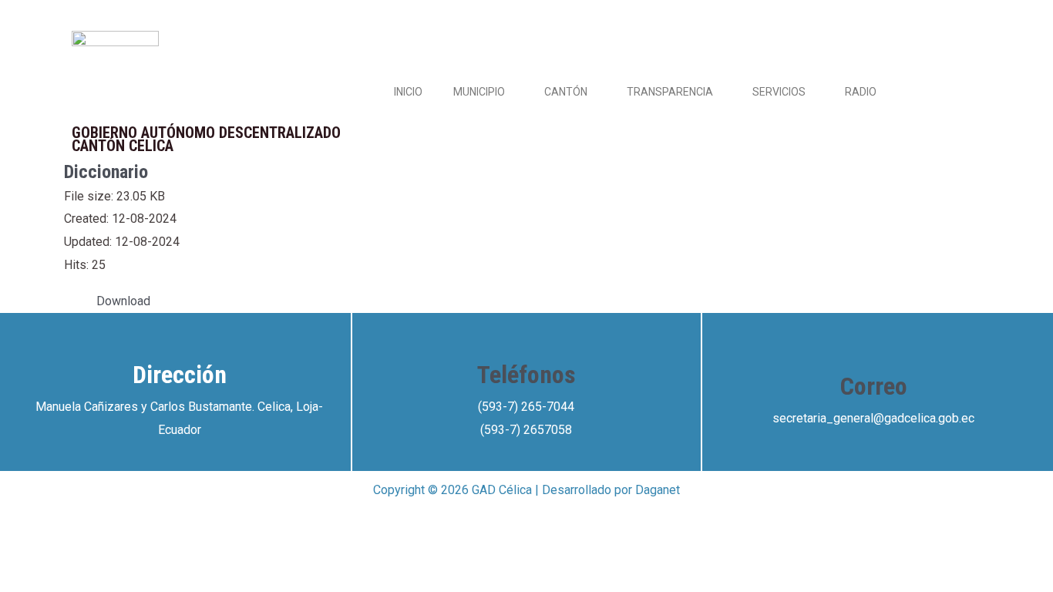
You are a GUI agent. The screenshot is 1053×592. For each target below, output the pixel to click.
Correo (873, 386)
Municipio (479, 92)
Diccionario (106, 172)
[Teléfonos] (526, 336)
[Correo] (873, 347)
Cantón (565, 92)
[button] (511, 91)
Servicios (779, 92)
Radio (860, 92)
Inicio (408, 92)
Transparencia (670, 92)
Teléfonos (526, 374)
